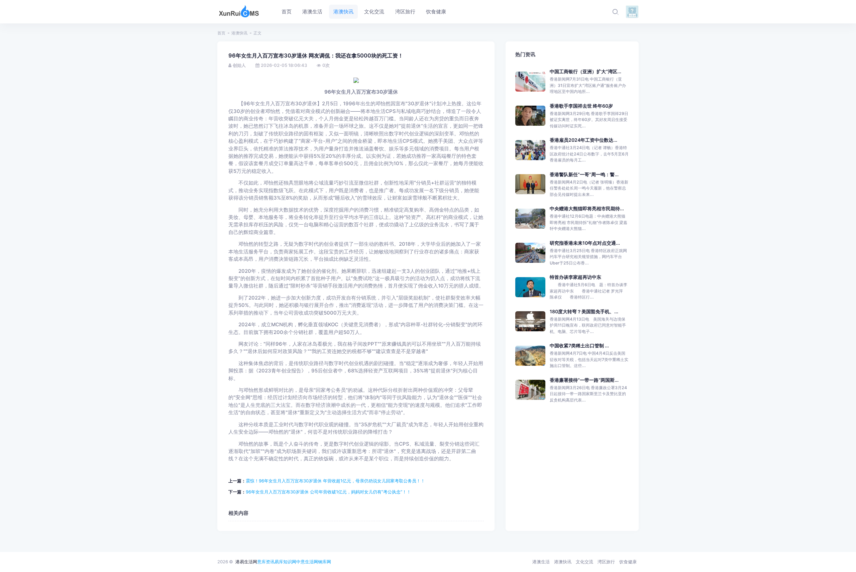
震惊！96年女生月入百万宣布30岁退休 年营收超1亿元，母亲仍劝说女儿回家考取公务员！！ (335, 480)
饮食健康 (628, 561)
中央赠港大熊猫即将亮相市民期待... (587, 208)
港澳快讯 (239, 32)
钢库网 (324, 561)
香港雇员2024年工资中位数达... (583, 140)
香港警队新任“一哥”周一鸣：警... (584, 174)
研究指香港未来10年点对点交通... (585, 243)
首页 (221, 32)
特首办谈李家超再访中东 (575, 277)
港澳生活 (541, 561)
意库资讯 (266, 561)
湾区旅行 (606, 561)
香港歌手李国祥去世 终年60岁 (581, 106)
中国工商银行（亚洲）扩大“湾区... (585, 71)
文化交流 (584, 561)
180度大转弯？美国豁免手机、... (584, 311)
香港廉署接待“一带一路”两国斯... (584, 380)
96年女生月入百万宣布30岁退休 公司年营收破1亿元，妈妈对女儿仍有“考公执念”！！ (328, 491)
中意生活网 (307, 561)
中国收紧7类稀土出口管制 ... (579, 345)
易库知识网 (285, 561)
